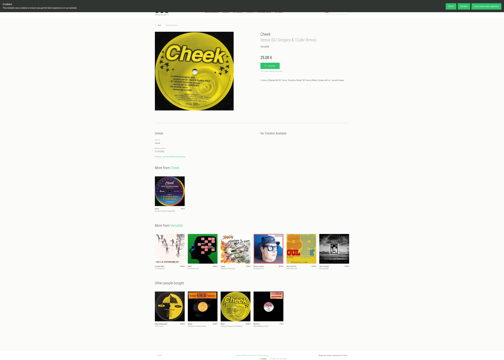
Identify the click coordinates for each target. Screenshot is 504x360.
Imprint (238, 355)
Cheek (265, 34)
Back (159, 25)
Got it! (451, 6)
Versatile (264, 46)
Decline (464, 6)
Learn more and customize (486, 6)
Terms (260, 355)
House (172, 25)
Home (167, 25)
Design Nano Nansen (325, 355)
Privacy (266, 355)
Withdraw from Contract (249, 355)
